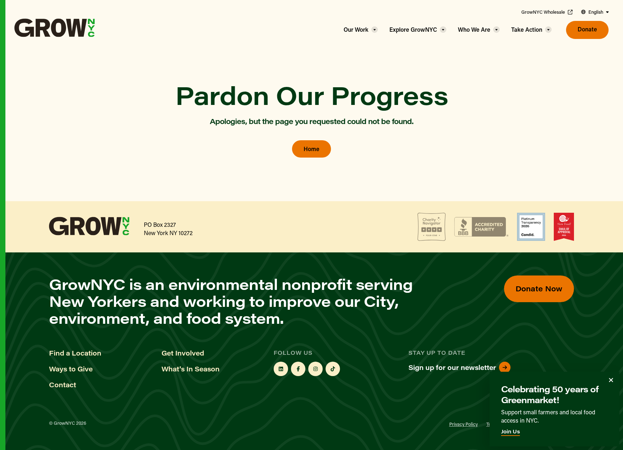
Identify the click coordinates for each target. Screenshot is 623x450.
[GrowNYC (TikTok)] (333, 369)
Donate (587, 29)
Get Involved (183, 353)
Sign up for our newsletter (452, 367)
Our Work (356, 29)
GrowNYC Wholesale (543, 12)
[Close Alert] (611, 380)
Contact (62, 384)
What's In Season (191, 368)
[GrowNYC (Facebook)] (298, 369)
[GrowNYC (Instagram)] (315, 369)
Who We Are (474, 29)
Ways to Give (71, 368)
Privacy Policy (463, 424)
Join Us (510, 431)
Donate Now (539, 288)
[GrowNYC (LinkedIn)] (281, 369)
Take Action (526, 29)
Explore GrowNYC (413, 29)
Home (311, 149)
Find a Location (75, 353)
